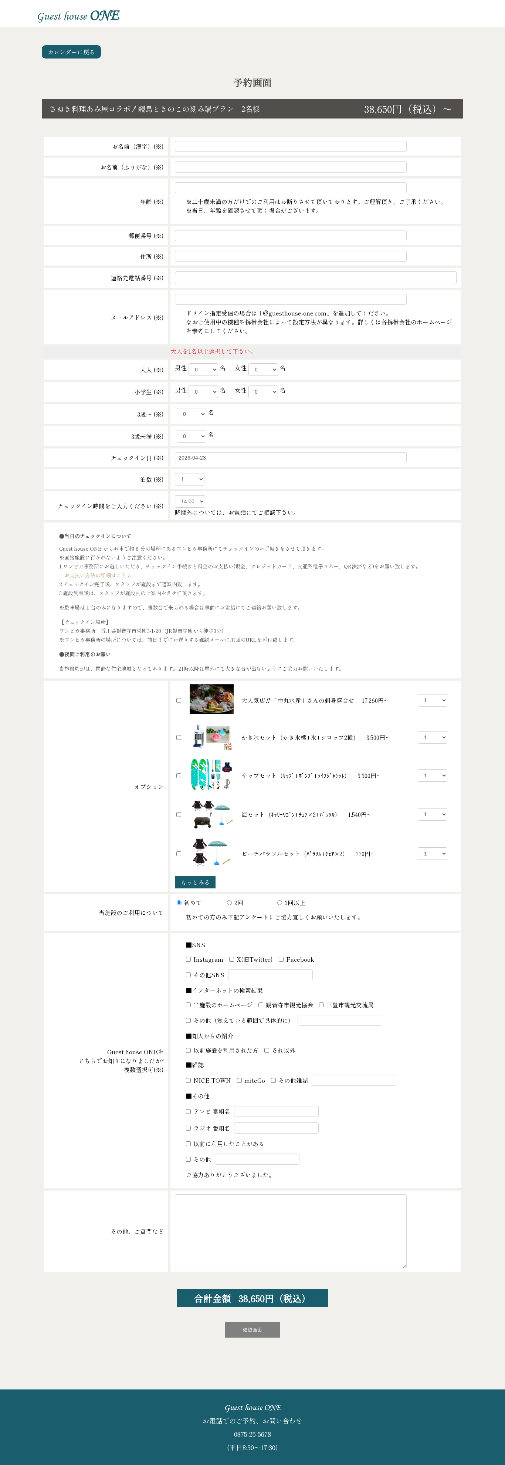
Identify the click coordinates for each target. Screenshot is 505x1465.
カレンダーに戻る (71, 51)
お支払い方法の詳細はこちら (95, 575)
